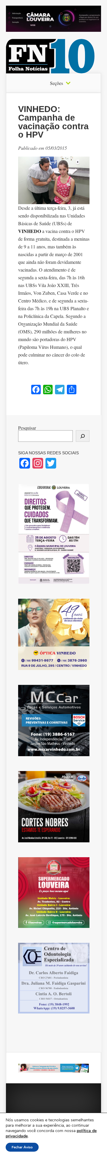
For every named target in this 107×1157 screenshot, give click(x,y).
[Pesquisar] (82, 436)
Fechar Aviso (22, 1147)
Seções (56, 83)
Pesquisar (27, 428)
